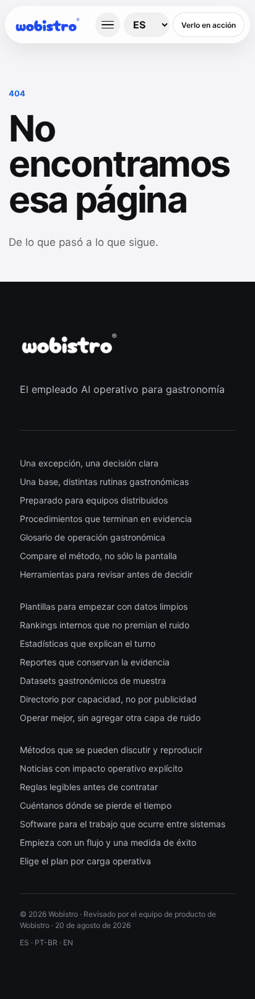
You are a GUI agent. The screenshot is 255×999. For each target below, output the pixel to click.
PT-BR (46, 942)
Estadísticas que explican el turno (87, 643)
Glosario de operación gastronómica (92, 537)
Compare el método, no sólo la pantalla (98, 555)
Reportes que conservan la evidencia (95, 662)
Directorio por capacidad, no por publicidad (108, 699)
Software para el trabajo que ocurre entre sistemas (122, 824)
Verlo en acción (208, 25)
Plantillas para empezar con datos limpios (104, 606)
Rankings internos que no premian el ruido (104, 625)
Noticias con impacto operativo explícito (101, 768)
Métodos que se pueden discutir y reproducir (111, 749)
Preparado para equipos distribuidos (94, 500)
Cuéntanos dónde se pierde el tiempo (95, 805)
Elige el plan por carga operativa (85, 861)
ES (24, 942)
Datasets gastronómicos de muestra (93, 680)
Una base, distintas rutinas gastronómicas (104, 481)
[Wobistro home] (53, 25)
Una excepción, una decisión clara (89, 463)
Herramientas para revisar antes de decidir (106, 574)
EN (68, 942)
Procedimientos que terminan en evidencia (106, 518)
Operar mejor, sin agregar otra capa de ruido (110, 717)
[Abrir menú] (107, 24)
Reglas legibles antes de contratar (89, 787)
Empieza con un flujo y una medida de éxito (108, 842)
